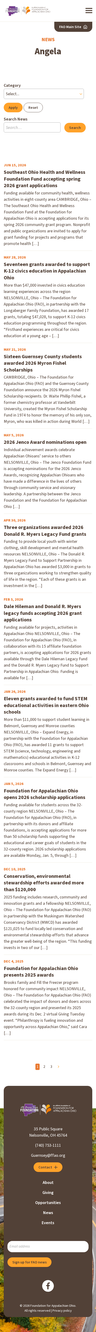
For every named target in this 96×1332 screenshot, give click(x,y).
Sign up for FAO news (29, 1262)
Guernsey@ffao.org (48, 1155)
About (48, 1183)
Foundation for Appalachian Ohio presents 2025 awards (41, 971)
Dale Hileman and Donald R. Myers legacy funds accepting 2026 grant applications (43, 613)
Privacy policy (62, 1310)
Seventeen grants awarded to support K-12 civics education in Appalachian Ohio (47, 271)
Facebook (48, 1286)
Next (58, 1067)
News (48, 1213)
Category (12, 85)
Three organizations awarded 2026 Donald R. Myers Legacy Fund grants (45, 530)
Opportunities (48, 1203)
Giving (48, 1193)
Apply (13, 107)
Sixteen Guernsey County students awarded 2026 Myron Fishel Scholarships (43, 363)
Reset (33, 107)
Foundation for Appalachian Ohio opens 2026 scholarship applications (44, 794)
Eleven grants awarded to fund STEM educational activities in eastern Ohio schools (46, 705)
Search (75, 127)
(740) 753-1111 (48, 1145)
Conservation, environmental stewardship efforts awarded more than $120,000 (44, 883)
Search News (15, 119)
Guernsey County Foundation (27, 11)
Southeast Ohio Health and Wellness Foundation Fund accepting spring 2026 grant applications (44, 179)
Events (48, 1223)
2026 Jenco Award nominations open (45, 442)
